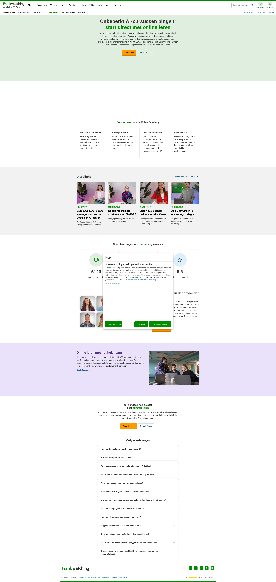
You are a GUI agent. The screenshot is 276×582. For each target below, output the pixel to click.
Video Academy (57, 5)
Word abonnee (129, 426)
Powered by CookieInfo (112, 284)
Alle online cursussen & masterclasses (183, 176)
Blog (30, 5)
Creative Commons (85, 577)
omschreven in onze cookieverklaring (142, 280)
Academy (41, 5)
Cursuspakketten (39, 12)
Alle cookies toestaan (160, 324)
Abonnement (53, 12)
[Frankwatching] (13, 4)
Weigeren (141, 324)
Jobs (82, 5)
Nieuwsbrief (260, 7)
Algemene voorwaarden (101, 577)
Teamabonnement (68, 12)
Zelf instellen (112, 324)
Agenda (109, 5)
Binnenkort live (23, 12)
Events (72, 5)
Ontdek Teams (145, 53)
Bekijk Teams (83, 370)
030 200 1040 (268, 12)
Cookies (114, 577)
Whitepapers (94, 5)
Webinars (81, 12)
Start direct (129, 53)
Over (117, 5)
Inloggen (270, 7)
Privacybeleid (123, 577)
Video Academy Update (251, 12)
